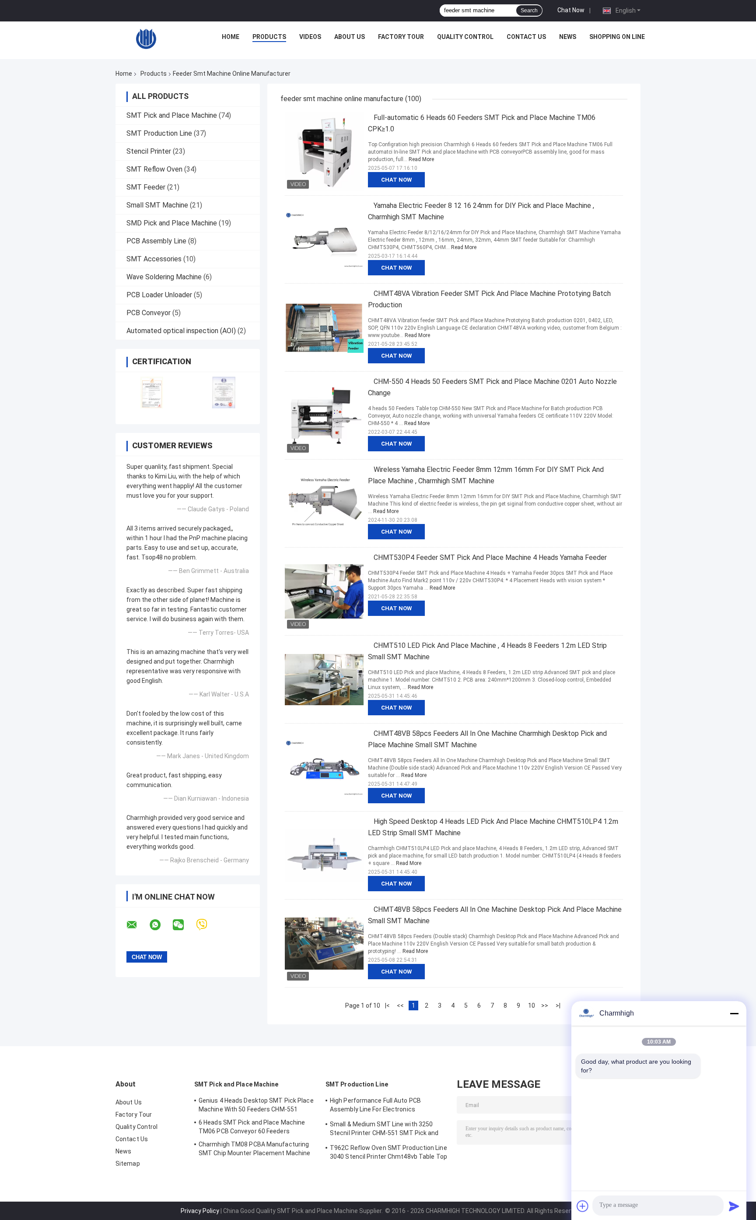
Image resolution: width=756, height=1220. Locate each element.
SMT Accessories (154, 259)
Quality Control (465, 36)
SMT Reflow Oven (154, 169)
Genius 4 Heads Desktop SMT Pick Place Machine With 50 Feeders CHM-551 (256, 1105)
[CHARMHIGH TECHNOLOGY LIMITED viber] (207, 924)
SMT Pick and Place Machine (171, 115)
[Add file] (583, 1206)
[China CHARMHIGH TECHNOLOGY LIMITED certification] (152, 392)
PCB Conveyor (148, 313)
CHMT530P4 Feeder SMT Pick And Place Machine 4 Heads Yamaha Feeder (490, 557)
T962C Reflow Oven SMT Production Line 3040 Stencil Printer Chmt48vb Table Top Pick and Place (388, 1153)
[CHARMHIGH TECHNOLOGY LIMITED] (146, 39)
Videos (310, 36)
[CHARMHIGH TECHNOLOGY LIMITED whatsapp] (161, 925)
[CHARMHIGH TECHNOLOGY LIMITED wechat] (184, 925)
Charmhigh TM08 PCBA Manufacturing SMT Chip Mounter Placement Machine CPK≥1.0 (254, 1150)
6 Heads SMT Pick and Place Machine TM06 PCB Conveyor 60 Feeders (252, 1127)
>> (544, 1005)
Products (269, 36)
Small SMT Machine (157, 205)
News (567, 36)
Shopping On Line (617, 36)
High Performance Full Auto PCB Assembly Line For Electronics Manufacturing (375, 1106)
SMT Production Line (159, 133)
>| (558, 1005)
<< (400, 1005)
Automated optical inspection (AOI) (181, 331)
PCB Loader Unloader (159, 295)
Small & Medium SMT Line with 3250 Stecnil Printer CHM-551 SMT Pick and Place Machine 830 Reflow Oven (384, 1130)
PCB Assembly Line (156, 241)
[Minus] (734, 1013)
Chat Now (570, 10)
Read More (421, 159)
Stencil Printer (148, 151)
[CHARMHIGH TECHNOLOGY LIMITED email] (137, 925)
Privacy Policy (200, 1210)
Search (529, 10)
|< (387, 1005)
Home (230, 36)
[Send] (734, 1206)
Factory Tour (401, 36)
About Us (349, 36)
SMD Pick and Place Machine (171, 223)
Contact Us (526, 36)
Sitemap (128, 1163)
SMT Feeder (145, 187)
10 (531, 1005)
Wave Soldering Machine (164, 277)
